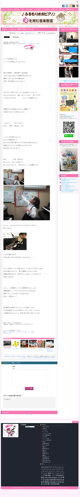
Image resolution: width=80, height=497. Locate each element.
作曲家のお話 (45, 443)
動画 (42, 477)
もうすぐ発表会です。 (7, 349)
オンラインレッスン (49, 469)
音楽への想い (45, 460)
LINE (42, 467)
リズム (43, 436)
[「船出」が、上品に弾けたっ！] (68, 72)
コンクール (47, 471)
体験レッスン (62, 9)
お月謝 (43, 428)
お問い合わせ (17, 9)
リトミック (44, 438)
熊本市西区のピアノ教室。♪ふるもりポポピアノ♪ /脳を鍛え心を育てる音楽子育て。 (38, 487)
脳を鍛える (44, 453)
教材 (43, 446)
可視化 (46, 477)
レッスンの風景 (47, 26)
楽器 (58, 480)
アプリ (43, 430)
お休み (26, 33)
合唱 (49, 477)
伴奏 (43, 441)
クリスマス (59, 469)
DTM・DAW (45, 426)
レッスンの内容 (37, 9)
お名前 (13, 366)
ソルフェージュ (45, 433)
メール (13, 368)
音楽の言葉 (44, 458)
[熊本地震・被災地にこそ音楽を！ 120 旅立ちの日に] (68, 60)
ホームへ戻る (29, 414)
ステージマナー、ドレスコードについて (32, 350)
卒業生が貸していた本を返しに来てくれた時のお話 (49, 350)
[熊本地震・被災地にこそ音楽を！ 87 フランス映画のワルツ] (68, 49)
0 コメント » (33, 33)
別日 (28, 33)
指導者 (52, 480)
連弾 (55, 484)
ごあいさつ (9, 9)
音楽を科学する (45, 462)
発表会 (43, 452)
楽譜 (43, 450)
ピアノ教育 (47, 473)
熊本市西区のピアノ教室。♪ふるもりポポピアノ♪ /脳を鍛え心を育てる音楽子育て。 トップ (23, 26)
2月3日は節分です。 (23, 349)
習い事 (57, 482)
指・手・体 (44, 445)
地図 (22, 9)
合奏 (52, 477)
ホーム (3, 9)
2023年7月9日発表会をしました (67, 186)
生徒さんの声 (54, 9)
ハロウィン (59, 471)
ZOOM (46, 467)
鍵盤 (43, 455)
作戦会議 (58, 475)
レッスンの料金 (46, 9)
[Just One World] (68, 37)
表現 (46, 484)
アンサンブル (56, 467)
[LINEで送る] (15, 37)
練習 (54, 482)
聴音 (60, 482)
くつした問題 (15, 348)
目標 (51, 482)
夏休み (55, 477)
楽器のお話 (44, 448)
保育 (62, 475)
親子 (49, 484)
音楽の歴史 (44, 457)
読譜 (52, 484)
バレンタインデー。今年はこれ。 (41, 349)
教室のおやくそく (70, 9)
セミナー (44, 431)
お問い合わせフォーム (68, 115)
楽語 (61, 480)
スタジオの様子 (29, 9)
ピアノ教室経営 (45, 435)
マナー (53, 473)
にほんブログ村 (7, 333)
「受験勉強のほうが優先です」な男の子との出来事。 (15, 356)
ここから (61, 171)
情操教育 (47, 480)
